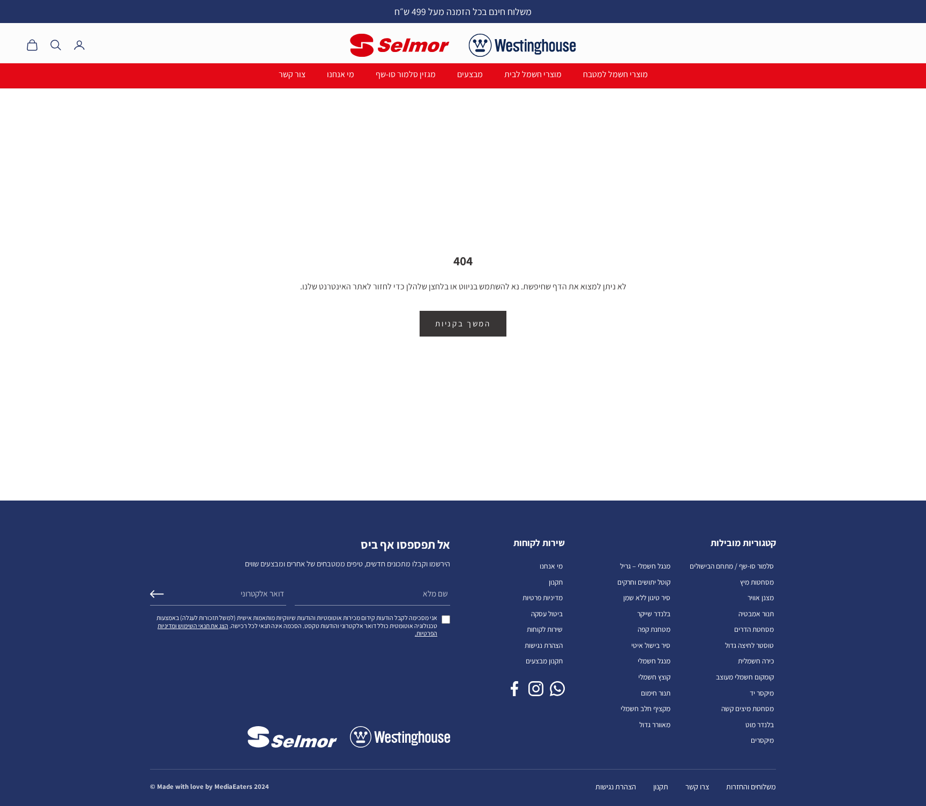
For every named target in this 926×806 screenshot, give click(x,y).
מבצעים (470, 74)
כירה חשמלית (756, 661)
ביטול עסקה (547, 613)
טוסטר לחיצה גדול (749, 645)
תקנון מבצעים (544, 661)
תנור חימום (655, 693)
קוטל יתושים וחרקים (643, 582)
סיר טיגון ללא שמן (646, 597)
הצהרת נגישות (544, 645)
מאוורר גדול (654, 724)
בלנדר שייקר (653, 613)
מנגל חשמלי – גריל (645, 566)
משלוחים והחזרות (751, 786)
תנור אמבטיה (756, 613)
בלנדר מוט (759, 724)
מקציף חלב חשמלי (645, 708)
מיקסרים (762, 740)
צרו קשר (697, 786)
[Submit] (157, 594)
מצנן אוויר (761, 597)
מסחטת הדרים (754, 629)
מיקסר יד (762, 693)
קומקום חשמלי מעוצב (745, 677)
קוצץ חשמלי (654, 677)
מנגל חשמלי (654, 661)
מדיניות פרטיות (542, 597)
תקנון (556, 582)
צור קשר (292, 74)
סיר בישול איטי (650, 645)
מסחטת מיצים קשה (747, 708)
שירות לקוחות (545, 629)
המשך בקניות (463, 323)
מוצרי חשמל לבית (533, 74)
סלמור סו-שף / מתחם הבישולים (732, 566)
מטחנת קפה (654, 629)
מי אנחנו (340, 74)
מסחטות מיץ (757, 582)
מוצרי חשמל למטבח (615, 74)
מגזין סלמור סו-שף (406, 74)
